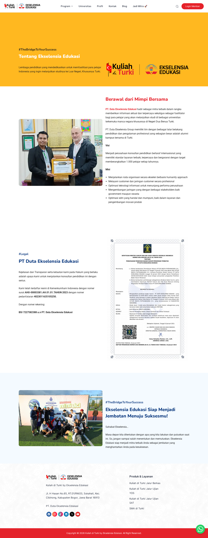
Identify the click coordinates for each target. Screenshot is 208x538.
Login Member (192, 6)
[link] (48, 514)
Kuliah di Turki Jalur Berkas (144, 483)
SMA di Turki (136, 508)
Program (65, 6)
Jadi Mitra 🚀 (140, 6)
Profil (100, 6)
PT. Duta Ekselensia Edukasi (121, 109)
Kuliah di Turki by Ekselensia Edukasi (103, 533)
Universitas (85, 6)
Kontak (112, 6)
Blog (124, 6)
